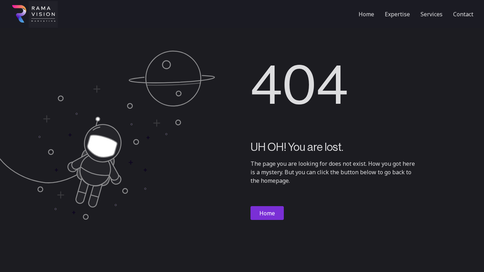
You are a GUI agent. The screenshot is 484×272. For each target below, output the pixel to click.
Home (366, 14)
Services (432, 14)
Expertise (397, 14)
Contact (463, 14)
